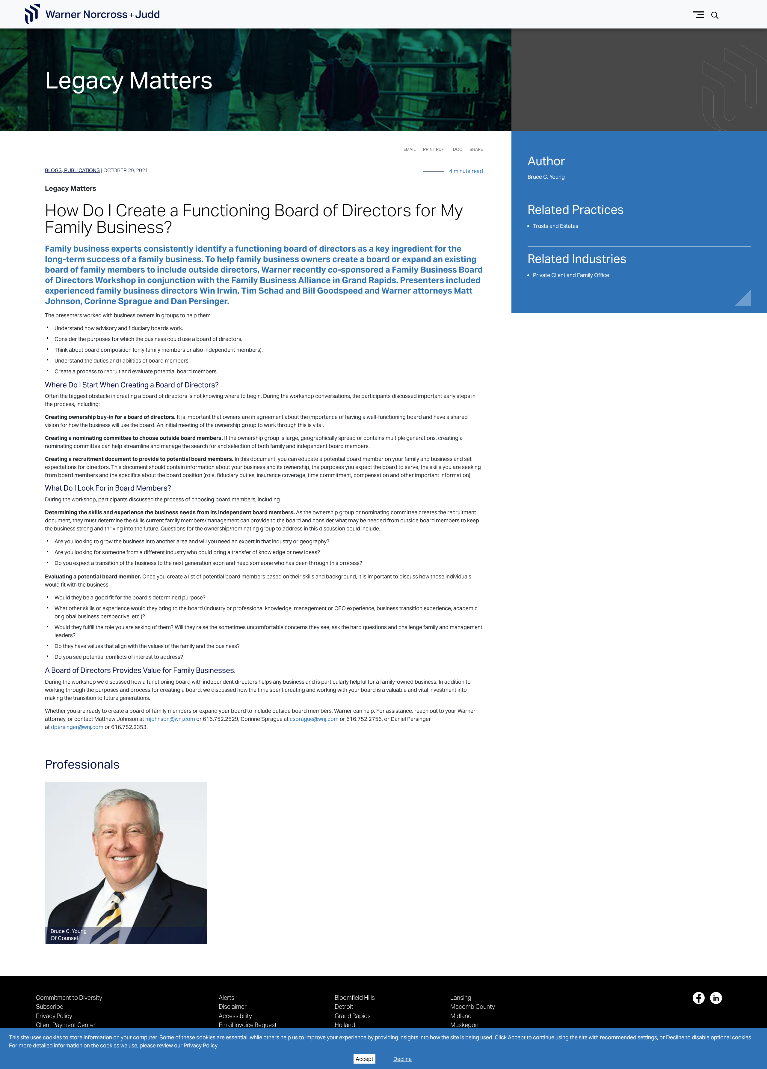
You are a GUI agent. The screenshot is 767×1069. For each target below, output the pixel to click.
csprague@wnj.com (314, 718)
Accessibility (235, 1016)
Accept (364, 1059)
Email (410, 149)
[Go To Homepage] (92, 14)
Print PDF (433, 149)
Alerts (226, 997)
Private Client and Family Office (571, 275)
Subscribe (49, 1006)
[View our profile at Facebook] (699, 998)
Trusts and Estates (555, 225)
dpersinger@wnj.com (77, 727)
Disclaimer (233, 1006)
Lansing (460, 997)
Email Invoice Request (248, 1025)
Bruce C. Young (546, 176)
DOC (457, 149)
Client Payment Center (66, 1025)
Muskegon (464, 1025)
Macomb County (472, 1006)
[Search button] (715, 14)
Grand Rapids (353, 1016)
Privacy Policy (201, 1045)
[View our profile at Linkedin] (716, 998)
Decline (402, 1059)
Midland (461, 1016)
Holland (345, 1025)
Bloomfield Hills (355, 997)
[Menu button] (698, 14)
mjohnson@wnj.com (170, 718)
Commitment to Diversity (69, 997)
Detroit (344, 1006)
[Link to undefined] (126, 863)
